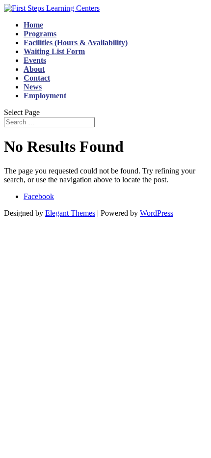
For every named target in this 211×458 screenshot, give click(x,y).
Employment (45, 95)
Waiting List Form (54, 51)
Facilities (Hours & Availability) (76, 42)
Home (33, 25)
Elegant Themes (70, 213)
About (34, 69)
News (33, 87)
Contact (37, 78)
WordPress (156, 213)
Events (35, 60)
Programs (40, 33)
